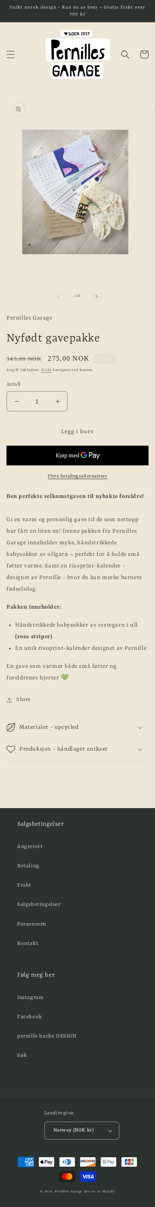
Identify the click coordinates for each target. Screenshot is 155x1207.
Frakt (46, 370)
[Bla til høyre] (96, 296)
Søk (22, 1056)
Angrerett (30, 847)
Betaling (28, 866)
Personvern (31, 924)
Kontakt (27, 944)
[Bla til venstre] (58, 296)
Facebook (29, 1017)
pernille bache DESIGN (47, 1036)
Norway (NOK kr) (73, 1130)
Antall (13, 384)
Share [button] (23, 700)
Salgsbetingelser (39, 905)
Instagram (30, 998)
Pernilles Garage (69, 1191)
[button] (10, 54)
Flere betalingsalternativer (78, 476)
